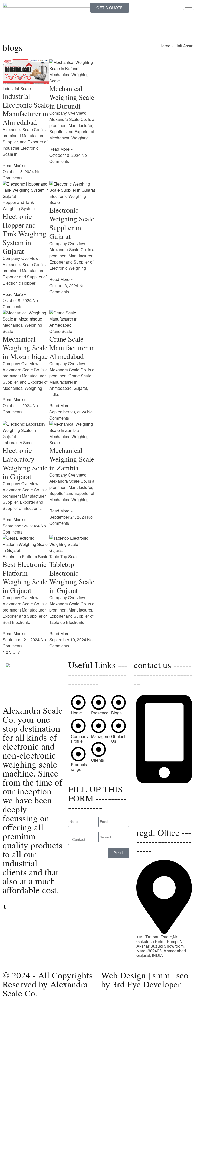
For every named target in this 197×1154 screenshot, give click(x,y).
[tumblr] (5, 907)
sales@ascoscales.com (158, 815)
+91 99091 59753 (152, 791)
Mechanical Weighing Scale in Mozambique (25, 347)
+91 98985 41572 (152, 796)
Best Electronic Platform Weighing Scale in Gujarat (25, 577)
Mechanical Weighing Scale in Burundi (71, 97)
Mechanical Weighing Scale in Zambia (71, 458)
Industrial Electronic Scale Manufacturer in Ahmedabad (26, 109)
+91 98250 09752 (152, 786)
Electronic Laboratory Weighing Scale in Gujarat (25, 463)
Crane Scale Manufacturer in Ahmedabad (72, 347)
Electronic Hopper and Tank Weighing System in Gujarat (24, 233)
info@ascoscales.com (156, 810)
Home (164, 46)
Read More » (14, 165)
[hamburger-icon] (188, 6)
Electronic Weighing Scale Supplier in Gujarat (71, 223)
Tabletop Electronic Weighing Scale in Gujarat (71, 577)
